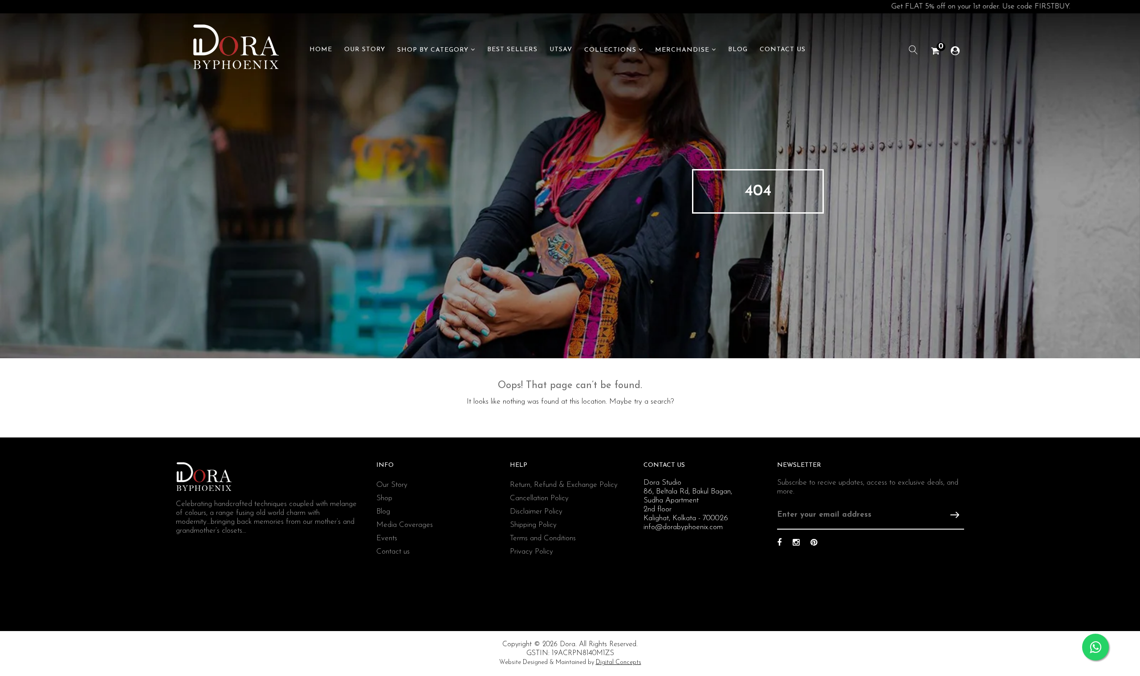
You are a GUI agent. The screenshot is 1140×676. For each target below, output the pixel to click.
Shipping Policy (533, 525)
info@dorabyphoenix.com (683, 527)
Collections (610, 50)
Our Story (364, 49)
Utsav (561, 49)
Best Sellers (512, 49)
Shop (384, 498)
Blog (738, 49)
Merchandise (682, 50)
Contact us (393, 551)
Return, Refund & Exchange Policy (564, 485)
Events (386, 538)
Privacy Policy (531, 551)
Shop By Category (432, 50)
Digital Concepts (618, 662)
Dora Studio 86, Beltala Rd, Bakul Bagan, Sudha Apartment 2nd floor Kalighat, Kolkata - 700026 (687, 500)
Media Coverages (404, 525)
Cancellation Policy (539, 498)
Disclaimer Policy (536, 511)
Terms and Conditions (543, 538)
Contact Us (783, 49)
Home (320, 49)
